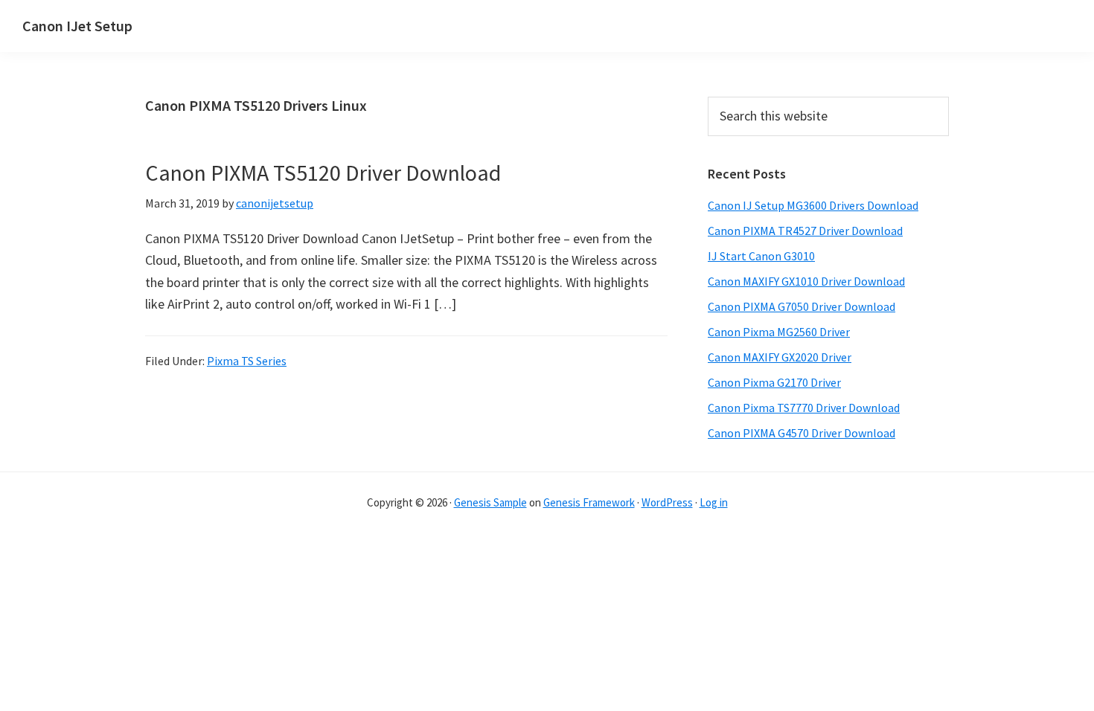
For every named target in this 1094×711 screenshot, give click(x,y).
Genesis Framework (589, 502)
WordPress (667, 502)
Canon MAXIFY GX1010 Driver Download (806, 281)
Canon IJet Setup (77, 25)
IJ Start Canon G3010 (761, 255)
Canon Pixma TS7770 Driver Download (804, 407)
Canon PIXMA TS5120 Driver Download (323, 172)
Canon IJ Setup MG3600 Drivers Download (813, 205)
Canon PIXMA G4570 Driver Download (801, 432)
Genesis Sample (490, 502)
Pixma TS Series (247, 360)
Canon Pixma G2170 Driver (774, 382)
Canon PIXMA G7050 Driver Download (801, 306)
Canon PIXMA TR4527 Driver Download (805, 230)
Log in (714, 502)
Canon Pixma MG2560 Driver (779, 331)
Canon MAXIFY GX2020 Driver (779, 357)
